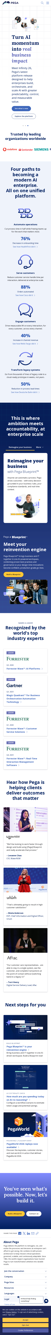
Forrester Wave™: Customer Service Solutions (22, 730)
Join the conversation (14, 1271)
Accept (25, 1320)
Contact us (33, 1214)
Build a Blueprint (22, 88)
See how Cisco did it (24, 295)
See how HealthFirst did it (24, 246)
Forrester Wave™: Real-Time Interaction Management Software (22, 761)
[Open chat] (46, 1301)
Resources (9, 1288)
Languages (9, 1293)
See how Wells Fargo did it (24, 343)
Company (8, 1276)
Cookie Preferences (25, 1330)
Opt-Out (25, 1325)
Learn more (20, 80)
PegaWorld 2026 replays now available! (22, 1145)
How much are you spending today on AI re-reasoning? (25, 1098)
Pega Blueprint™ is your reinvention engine (19, 1048)
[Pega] (10, 3)
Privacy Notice (11, 1312)
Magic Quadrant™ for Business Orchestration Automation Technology (23, 698)
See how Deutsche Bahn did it (24, 392)
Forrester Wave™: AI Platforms (23, 668)
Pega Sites (9, 1282)
